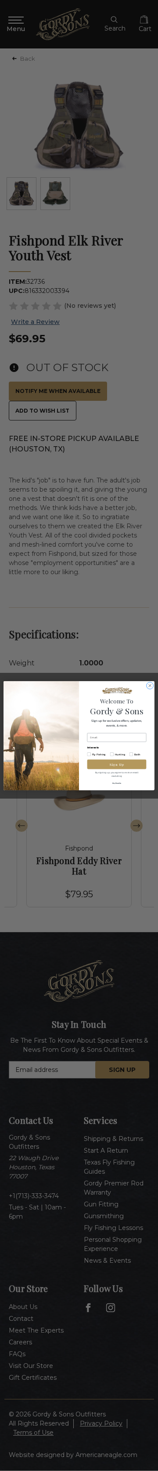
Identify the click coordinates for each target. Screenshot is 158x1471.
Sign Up (117, 763)
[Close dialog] (150, 685)
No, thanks (116, 783)
